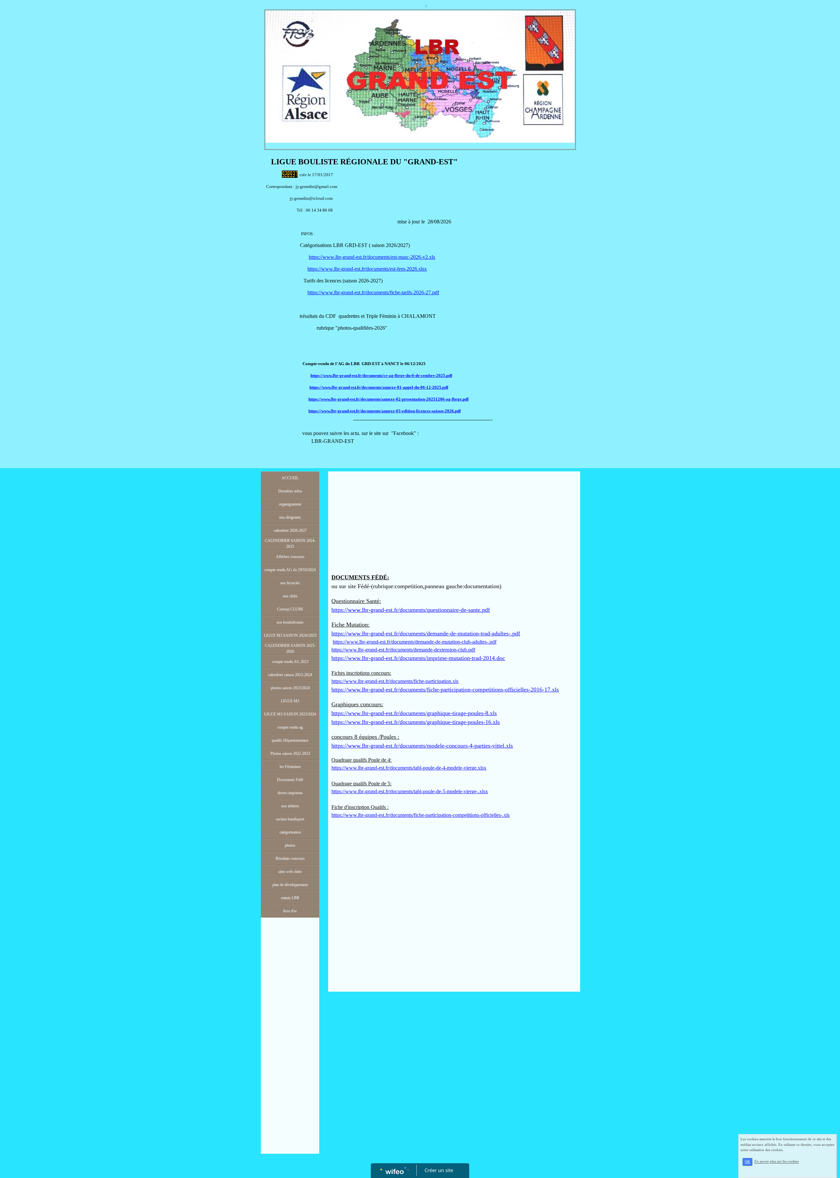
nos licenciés (290, 583)
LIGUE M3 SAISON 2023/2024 (290, 714)
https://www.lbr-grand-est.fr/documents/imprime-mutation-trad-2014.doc (418, 658)
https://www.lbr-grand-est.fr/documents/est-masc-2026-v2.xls (372, 257)
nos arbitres (290, 806)
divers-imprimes (290, 793)
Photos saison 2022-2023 (290, 753)
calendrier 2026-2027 (290, 530)
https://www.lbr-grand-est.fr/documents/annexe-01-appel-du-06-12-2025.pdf (378, 387)
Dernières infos (290, 491)
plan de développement (290, 884)
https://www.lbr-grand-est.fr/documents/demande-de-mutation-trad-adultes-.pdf (425, 633)
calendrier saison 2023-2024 (290, 674)
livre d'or (290, 911)
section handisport (290, 819)
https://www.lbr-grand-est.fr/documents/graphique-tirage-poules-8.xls (414, 713)
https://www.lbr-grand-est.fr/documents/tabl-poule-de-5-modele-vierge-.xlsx (409, 791)
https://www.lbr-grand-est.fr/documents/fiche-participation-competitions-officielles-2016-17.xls (445, 689)
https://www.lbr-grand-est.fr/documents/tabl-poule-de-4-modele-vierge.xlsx (408, 768)
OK (747, 1162)
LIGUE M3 (290, 701)
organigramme (290, 504)
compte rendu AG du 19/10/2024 (290, 570)
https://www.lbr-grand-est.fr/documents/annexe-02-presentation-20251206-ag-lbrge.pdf (388, 399)
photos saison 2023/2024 (290, 688)
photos (290, 845)
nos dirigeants (290, 517)
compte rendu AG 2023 (290, 661)
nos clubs (290, 596)
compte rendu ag (290, 727)
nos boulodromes (290, 622)
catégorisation (290, 832)
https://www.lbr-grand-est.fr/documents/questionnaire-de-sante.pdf (410, 610)
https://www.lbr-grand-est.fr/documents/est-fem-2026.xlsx (367, 269)
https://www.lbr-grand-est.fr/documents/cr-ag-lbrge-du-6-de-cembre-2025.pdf (381, 375)
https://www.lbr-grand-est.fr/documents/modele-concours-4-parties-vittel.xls (422, 745)
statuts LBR (290, 898)
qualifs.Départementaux (290, 740)
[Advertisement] (290, 1052)
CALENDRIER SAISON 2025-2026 (290, 648)
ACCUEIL (290, 478)
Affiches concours (290, 556)
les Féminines (290, 766)
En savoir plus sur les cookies (776, 1162)
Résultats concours (290, 858)
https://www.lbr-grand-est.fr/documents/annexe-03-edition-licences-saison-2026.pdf (384, 410)
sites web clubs (290, 871)
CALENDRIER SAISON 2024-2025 (290, 543)
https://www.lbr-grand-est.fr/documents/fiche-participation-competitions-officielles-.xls (420, 815)
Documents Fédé (290, 779)
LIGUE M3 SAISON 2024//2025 (290, 635)
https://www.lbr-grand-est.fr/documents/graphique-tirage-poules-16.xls (415, 722)
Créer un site (439, 1170)
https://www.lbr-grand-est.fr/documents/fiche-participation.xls (394, 681)
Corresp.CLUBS (290, 609)
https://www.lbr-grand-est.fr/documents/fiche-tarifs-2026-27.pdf (373, 292)
